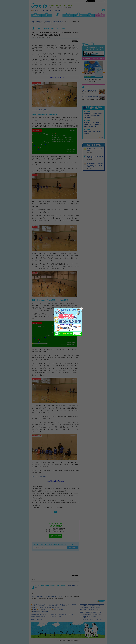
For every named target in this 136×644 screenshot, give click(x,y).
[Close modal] (81, 308)
